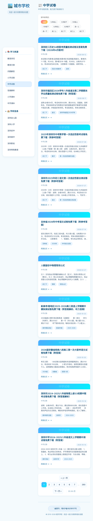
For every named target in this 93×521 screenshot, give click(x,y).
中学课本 (11, 103)
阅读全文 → (45, 74)
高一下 (45, 31)
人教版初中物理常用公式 (53, 265)
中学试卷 (11, 84)
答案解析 (11, 90)
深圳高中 (11, 137)
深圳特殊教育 (12, 150)
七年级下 (64, 22)
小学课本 (11, 97)
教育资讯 (11, 58)
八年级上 (75, 22)
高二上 (54, 31)
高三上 (72, 31)
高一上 (77, 26)
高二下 (63, 31)
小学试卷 (11, 78)
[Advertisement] (18, 32)
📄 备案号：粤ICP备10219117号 (64, 508)
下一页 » (58, 491)
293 (83, 484)
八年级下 (46, 26)
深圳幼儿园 (12, 118)
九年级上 (56, 26)
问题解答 (11, 71)
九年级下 (67, 26)
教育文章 (11, 65)
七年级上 (53, 22)
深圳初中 (11, 131)
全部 (44, 22)
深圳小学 (11, 124)
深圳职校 (11, 143)
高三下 (82, 31)
